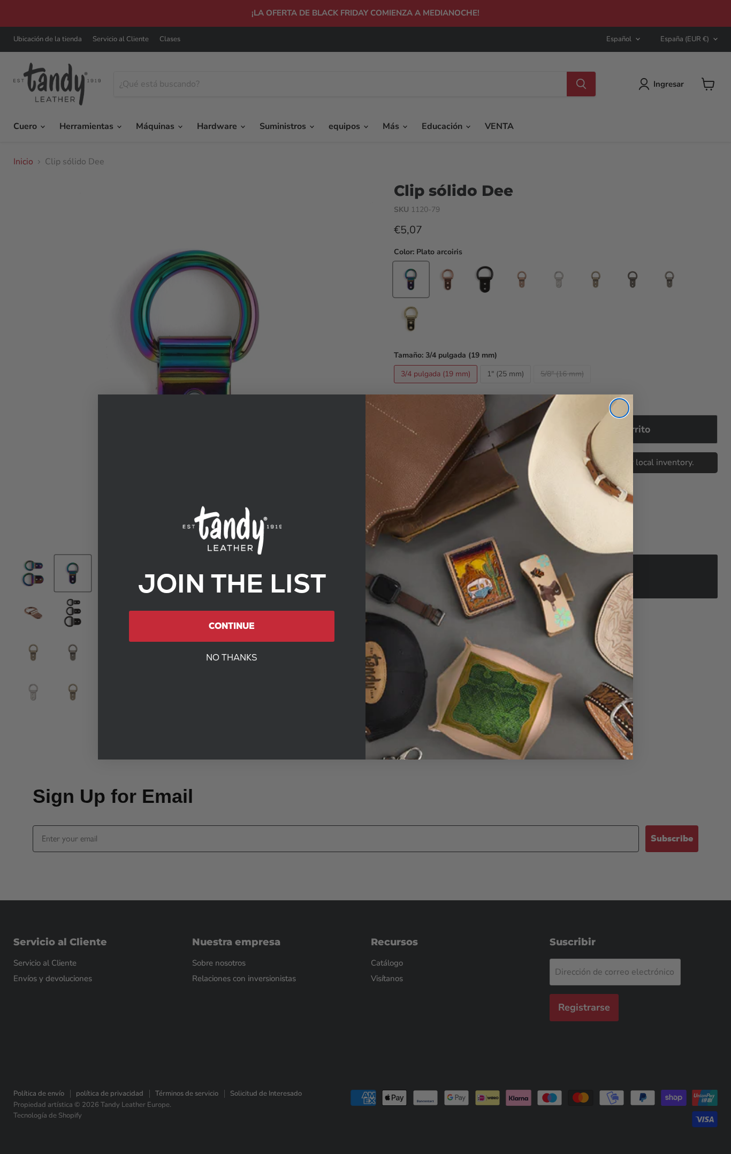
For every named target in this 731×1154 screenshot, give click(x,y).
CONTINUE (232, 626)
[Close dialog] (619, 408)
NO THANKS (231, 657)
